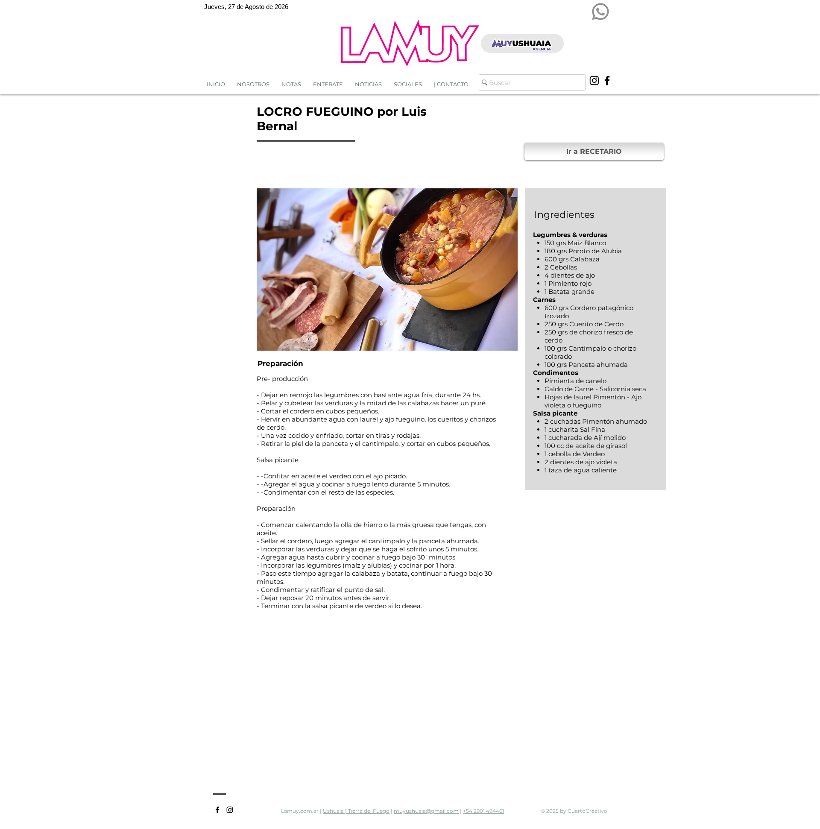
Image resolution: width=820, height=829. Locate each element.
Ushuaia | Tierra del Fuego (356, 811)
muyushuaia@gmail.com (426, 811)
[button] (368, 84)
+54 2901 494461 (483, 811)
